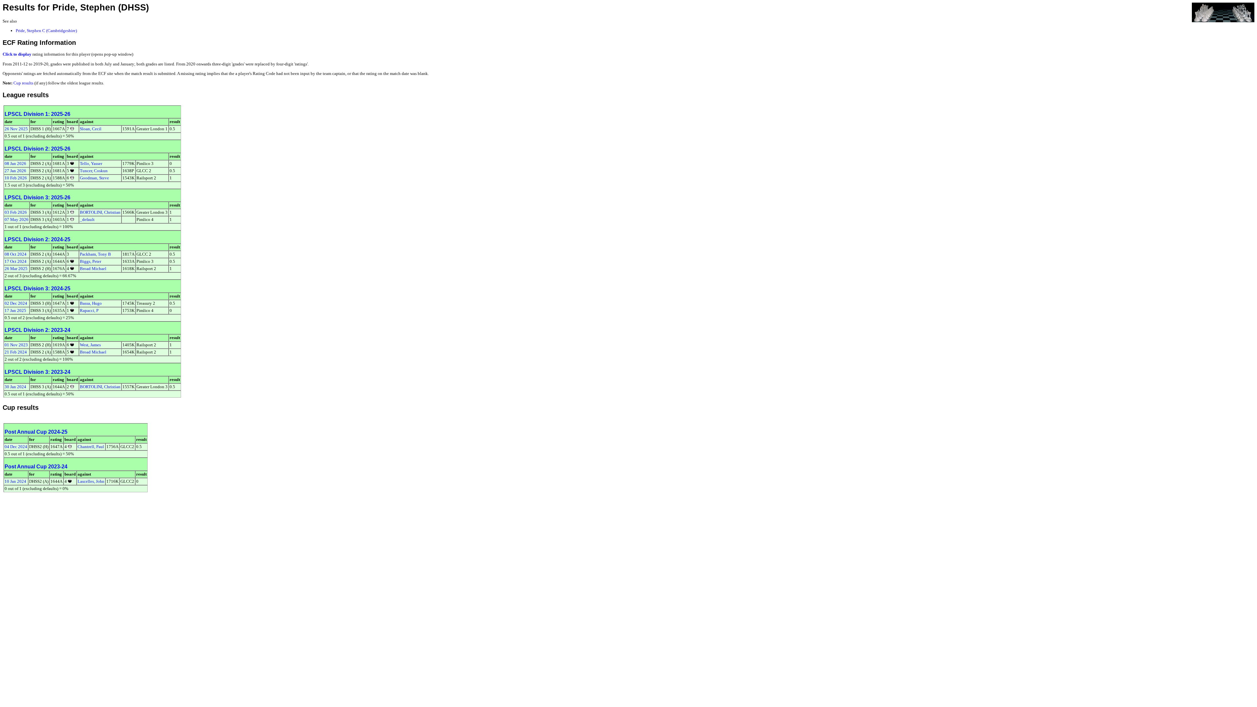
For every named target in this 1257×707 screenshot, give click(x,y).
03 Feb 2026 (16, 212)
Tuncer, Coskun (94, 170)
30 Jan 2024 (15, 386)
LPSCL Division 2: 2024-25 (37, 239)
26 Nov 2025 (16, 128)
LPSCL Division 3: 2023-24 (37, 372)
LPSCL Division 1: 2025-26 (37, 114)
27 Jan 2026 (15, 170)
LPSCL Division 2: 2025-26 (37, 149)
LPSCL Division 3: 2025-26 (37, 197)
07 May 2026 (16, 219)
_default (87, 219)
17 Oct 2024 (16, 261)
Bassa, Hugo (91, 303)
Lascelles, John (91, 481)
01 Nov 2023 (16, 344)
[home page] (1223, 11)
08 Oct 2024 (16, 254)
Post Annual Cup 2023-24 (36, 466)
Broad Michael (93, 268)
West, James (90, 344)
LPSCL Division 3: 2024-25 (37, 288)
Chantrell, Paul (91, 446)
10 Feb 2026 (16, 177)
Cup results (23, 83)
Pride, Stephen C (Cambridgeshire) (46, 30)
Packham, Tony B (95, 254)
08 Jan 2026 (15, 163)
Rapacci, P (89, 310)
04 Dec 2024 (16, 446)
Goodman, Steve (94, 177)
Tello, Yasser (91, 163)
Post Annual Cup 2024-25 (36, 432)
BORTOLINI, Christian (100, 212)
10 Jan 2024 (15, 481)
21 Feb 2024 (16, 352)
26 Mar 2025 (16, 268)
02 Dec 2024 (16, 303)
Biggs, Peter (90, 261)
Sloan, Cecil (90, 128)
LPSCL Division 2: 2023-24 (37, 330)
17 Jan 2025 (15, 310)
